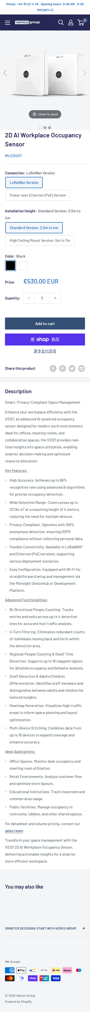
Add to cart (45, 323)
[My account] (70, 22)
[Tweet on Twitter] (72, 368)
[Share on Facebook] (53, 368)
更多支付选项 (45, 351)
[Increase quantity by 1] (55, 298)
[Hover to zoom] (45, 74)
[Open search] (61, 22)
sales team (14, 830)
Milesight (13, 156)
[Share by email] (81, 368)
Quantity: (12, 298)
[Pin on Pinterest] (62, 368)
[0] (81, 22)
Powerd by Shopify (18, 1002)
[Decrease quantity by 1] (29, 298)
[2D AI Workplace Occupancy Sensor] (40, 127)
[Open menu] (7, 23)
